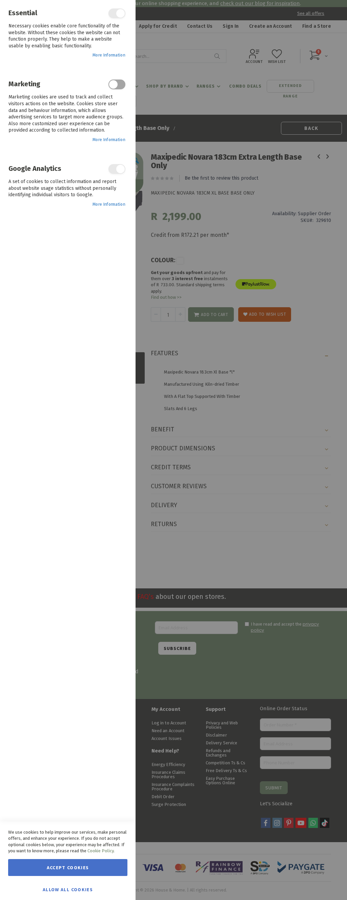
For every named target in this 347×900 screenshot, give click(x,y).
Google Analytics (116, 169)
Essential (116, 13)
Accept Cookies (68, 867)
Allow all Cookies (68, 889)
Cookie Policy (100, 850)
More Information (109, 55)
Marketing (116, 84)
